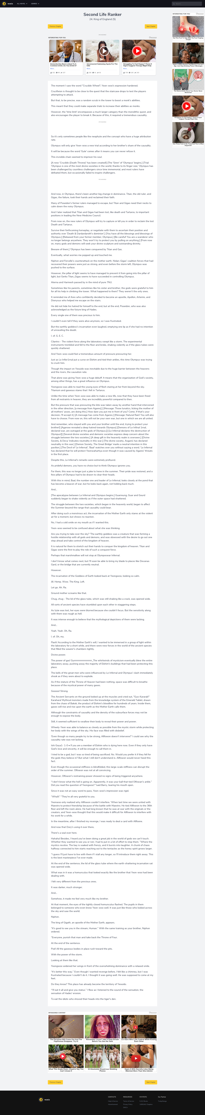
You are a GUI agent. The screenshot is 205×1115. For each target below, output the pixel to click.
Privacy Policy (127, 1104)
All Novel (21, 4)
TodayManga (162, 1101)
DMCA (125, 1107)
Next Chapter (151, 26)
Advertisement (113, 1104)
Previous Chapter (55, 26)
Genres (34, 4)
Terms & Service (128, 1101)
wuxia (10, 3)
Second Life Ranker (102, 14)
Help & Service (113, 1101)
